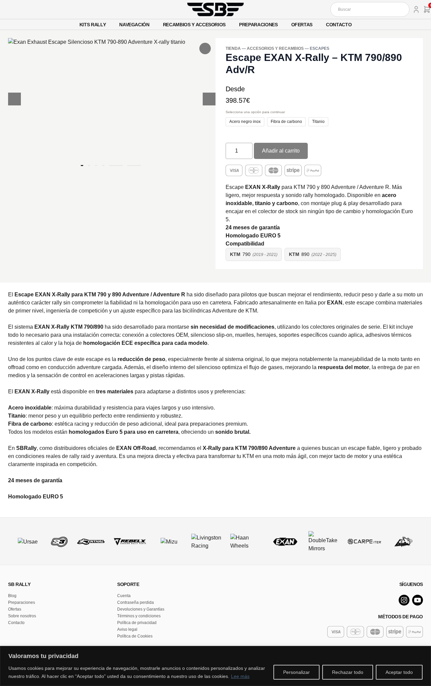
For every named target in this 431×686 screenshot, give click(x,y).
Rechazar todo (347, 672)
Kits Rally (92, 24)
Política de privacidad (137, 622)
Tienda (233, 48)
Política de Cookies (135, 636)
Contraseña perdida (135, 602)
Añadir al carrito (281, 151)
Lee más (240, 676)
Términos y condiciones (139, 616)
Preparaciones (258, 24)
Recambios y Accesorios (194, 24)
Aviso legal (127, 629)
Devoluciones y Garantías (140, 609)
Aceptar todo (399, 672)
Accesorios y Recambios (275, 48)
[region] (215, 666)
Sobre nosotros (22, 616)
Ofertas (302, 24)
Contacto (339, 24)
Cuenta (124, 595)
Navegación (134, 24)
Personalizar (296, 672)
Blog (12, 595)
